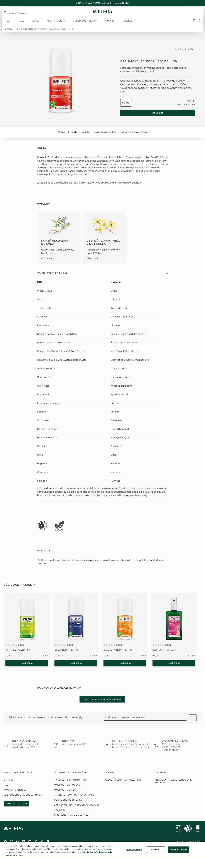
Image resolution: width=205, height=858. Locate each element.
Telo (18, 29)
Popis (61, 132)
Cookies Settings (134, 849)
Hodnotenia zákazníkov (133, 132)
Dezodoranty (30, 29)
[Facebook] (5, 841)
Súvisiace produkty (105, 132)
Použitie (85, 132)
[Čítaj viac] (42, 525)
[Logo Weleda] (102, 11)
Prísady (72, 132)
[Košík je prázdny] (199, 21)
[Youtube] (17, 841)
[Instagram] (11, 841)
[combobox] (125, 103)
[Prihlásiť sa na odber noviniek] (193, 717)
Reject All (155, 849)
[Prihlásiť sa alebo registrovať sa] (194, 21)
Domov (8, 29)
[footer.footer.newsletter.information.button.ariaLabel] (80, 717)
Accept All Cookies (178, 849)
